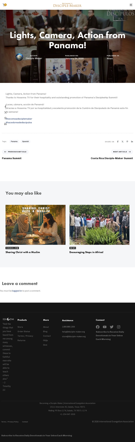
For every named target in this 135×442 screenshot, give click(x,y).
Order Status (24, 331)
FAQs (45, 340)
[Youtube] (105, 327)
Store (20, 327)
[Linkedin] (8, 124)
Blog (45, 331)
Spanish (25, 141)
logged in (17, 290)
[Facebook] (8, 106)
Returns (21, 340)
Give (45, 345)
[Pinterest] (8, 118)
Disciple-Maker (34, 58)
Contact (47, 336)
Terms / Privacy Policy (9, 422)
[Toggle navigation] (110, 5)
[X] (8, 112)
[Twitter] (112, 327)
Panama (14, 141)
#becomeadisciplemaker (19, 118)
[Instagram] (118, 327)
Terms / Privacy (25, 336)
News (110, 58)
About (46, 327)
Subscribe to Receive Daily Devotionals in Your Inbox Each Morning (110, 335)
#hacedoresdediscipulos (19, 122)
